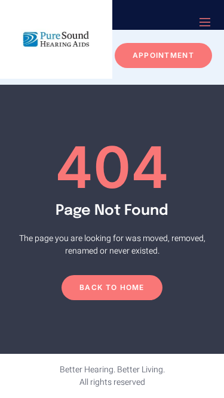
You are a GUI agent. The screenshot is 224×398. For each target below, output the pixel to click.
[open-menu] (205, 24)
